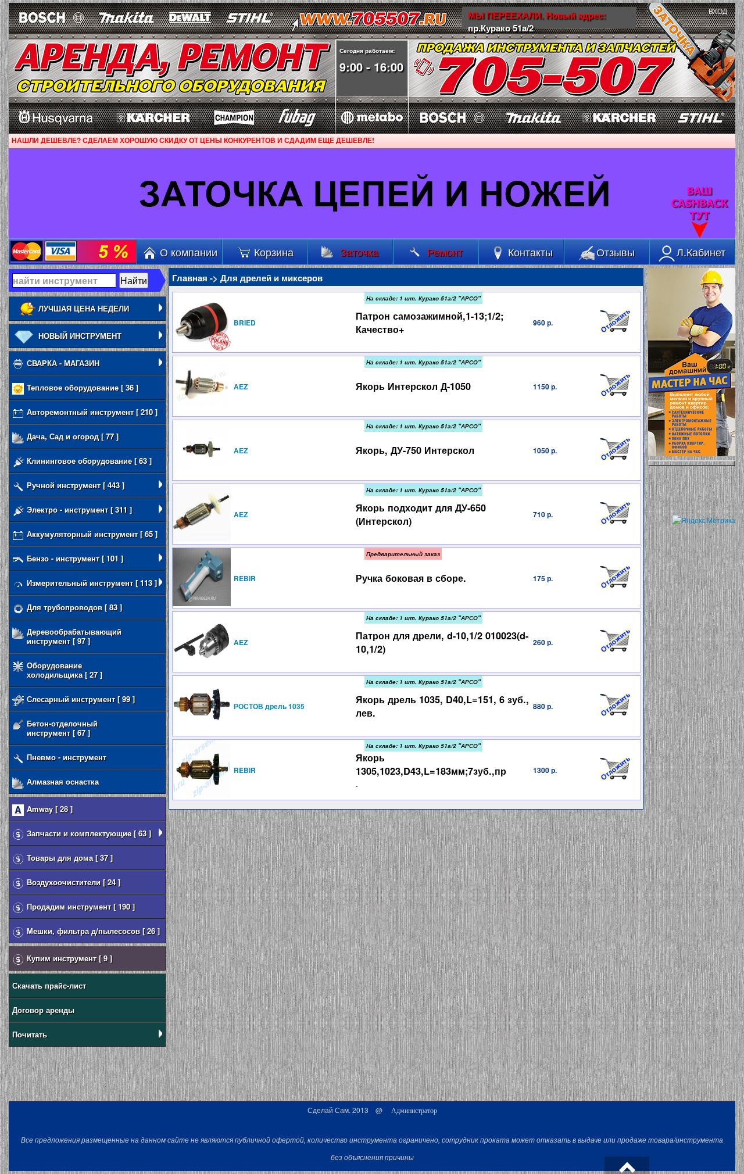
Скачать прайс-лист (49, 985)
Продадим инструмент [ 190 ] (81, 906)
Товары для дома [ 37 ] (70, 857)
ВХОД (718, 12)
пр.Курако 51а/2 (501, 28)
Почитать (29, 1034)
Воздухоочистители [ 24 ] (73, 881)
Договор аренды (43, 1009)
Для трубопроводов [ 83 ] (74, 607)
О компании (188, 251)
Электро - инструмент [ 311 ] (79, 509)
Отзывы (615, 251)
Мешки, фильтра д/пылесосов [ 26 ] (93, 930)
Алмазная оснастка (63, 781)
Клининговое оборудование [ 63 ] (89, 460)
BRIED (245, 322)
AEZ (241, 386)
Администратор (414, 1111)
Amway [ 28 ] (50, 808)
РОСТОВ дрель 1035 (269, 706)
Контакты (530, 251)
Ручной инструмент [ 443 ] (75, 485)
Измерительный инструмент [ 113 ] (92, 582)
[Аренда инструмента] (92, 60)
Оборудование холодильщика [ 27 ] (64, 670)
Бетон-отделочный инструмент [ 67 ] (62, 728)
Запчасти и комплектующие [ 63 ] (89, 833)
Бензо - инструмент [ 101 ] (75, 558)
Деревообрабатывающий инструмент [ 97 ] (74, 636)
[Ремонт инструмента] (254, 57)
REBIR (245, 578)
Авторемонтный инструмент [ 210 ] (92, 411)
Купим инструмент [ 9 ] (69, 958)
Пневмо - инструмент (66, 757)
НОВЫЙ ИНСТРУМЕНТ (79, 335)
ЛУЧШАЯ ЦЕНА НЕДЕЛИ (83, 308)
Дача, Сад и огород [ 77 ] (73, 436)
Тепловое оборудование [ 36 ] (82, 387)
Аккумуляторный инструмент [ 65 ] (92, 533)
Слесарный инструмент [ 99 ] (81, 698)
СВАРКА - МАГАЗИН (63, 362)
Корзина (274, 251)
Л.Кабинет (701, 251)
